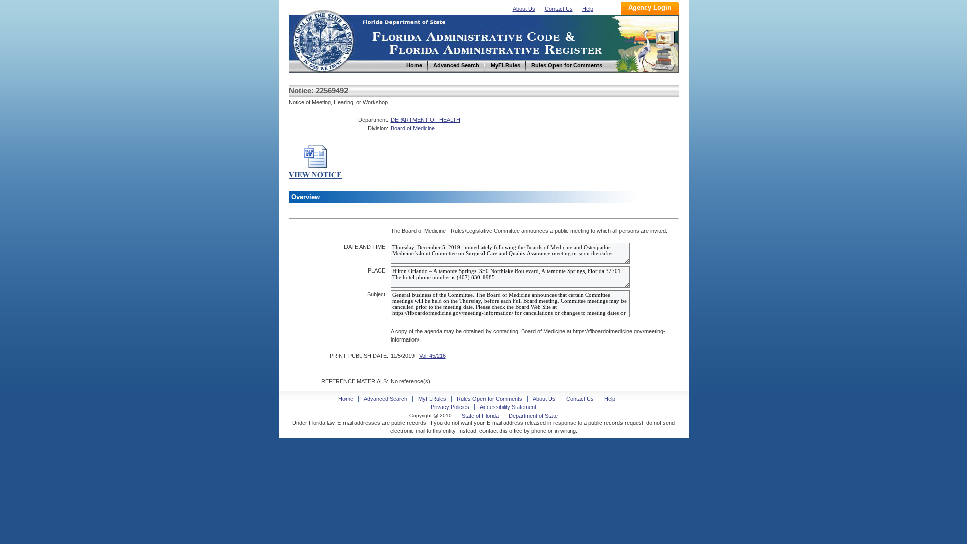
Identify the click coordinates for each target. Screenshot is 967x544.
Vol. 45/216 (432, 356)
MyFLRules (432, 399)
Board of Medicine (413, 128)
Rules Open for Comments (489, 399)
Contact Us (559, 9)
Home (323, 40)
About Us (524, 9)
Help (587, 9)
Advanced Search (385, 399)
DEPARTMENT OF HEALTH (425, 120)
